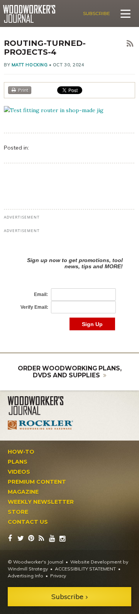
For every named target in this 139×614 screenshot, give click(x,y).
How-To (21, 451)
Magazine (23, 491)
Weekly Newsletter (41, 501)
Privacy (58, 576)
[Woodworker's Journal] (40, 406)
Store (18, 511)
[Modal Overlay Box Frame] (69, 286)
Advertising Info (25, 576)
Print (23, 90)
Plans (17, 461)
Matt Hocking (30, 64)
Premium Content (37, 481)
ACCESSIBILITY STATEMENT (85, 569)
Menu (125, 13)
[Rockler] (40, 425)
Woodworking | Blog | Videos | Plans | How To (29, 14)
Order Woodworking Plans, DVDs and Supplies (70, 372)
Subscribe (96, 13)
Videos (19, 471)
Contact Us (28, 521)
